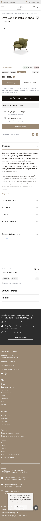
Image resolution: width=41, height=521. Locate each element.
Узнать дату (22, 72)
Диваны (4, 430)
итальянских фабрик (13, 486)
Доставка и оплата (8, 387)
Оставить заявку (20, 337)
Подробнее (6, 194)
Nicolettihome (10, 479)
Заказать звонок (7, 365)
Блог (3, 401)
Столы (3, 446)
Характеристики (9, 201)
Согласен (20, 507)
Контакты (5, 390)
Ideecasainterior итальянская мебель (20, 471)
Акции (3, 404)
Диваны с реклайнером (10, 433)
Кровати (4, 440)
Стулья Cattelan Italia (11, 234)
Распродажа (5, 424)
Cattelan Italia (7, 67)
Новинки (4, 418)
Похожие (5, 298)
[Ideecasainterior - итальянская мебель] (20, 6)
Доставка (6, 207)
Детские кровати (7, 443)
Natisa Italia (22, 479)
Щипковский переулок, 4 (9, 357)
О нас (3, 384)
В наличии (5, 415)
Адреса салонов (9, 221)
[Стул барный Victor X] (20, 239)
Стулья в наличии (9, 291)
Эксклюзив (5, 421)
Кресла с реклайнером (10, 454)
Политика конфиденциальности (14, 516)
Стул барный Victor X (10, 272)
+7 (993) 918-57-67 (8, 355)
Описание (6, 146)
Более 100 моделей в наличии (13, 492)
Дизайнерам (6, 393)
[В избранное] (37, 272)
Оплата (5, 214)
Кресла (3, 451)
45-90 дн (13, 72)
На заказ (6, 279)
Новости (4, 399)
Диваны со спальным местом (12, 436)
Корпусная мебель (8, 457)
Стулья (3, 449)
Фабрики (4, 396)
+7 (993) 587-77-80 (8, 361)
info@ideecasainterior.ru (10, 369)
